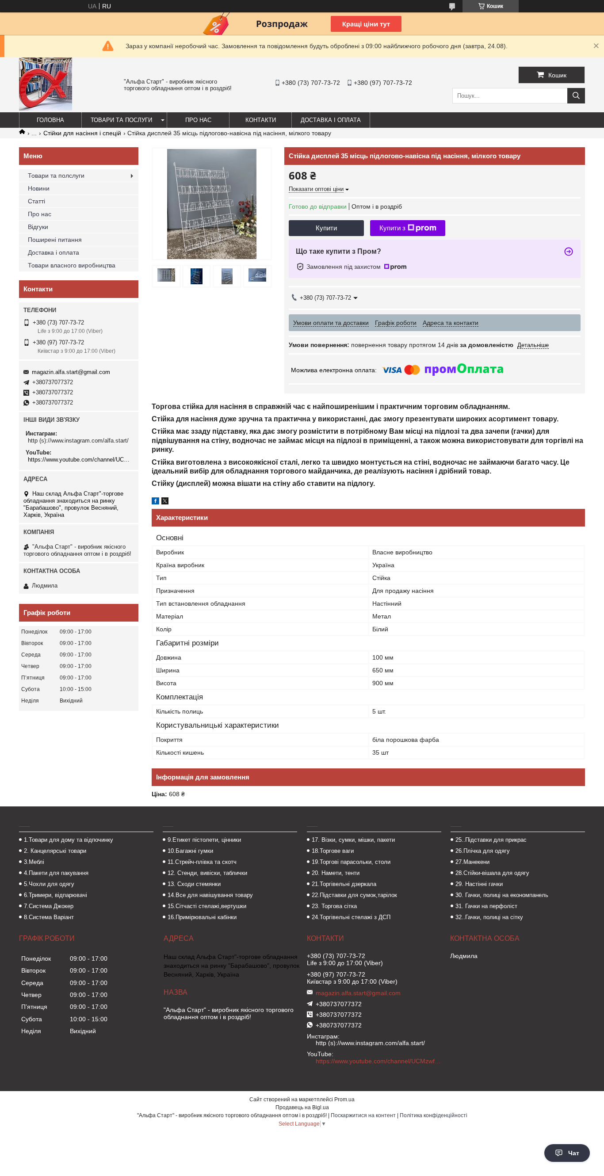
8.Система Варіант (49, 917)
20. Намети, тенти (335, 873)
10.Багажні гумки (190, 851)
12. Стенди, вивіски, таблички (207, 873)
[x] (164, 502)
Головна (50, 120)
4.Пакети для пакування (56, 873)
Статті (36, 201)
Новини (39, 188)
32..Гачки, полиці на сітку (489, 917)
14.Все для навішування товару (210, 895)
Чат (573, 1153)
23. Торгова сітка (334, 906)
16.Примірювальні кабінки (202, 917)
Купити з (392, 228)
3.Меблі (34, 862)
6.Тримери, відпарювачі (55, 895)
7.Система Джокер (48, 906)
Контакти (260, 120)
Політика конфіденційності (433, 1115)
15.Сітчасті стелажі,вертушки (207, 906)
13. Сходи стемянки (194, 884)
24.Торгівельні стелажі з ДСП (351, 917)
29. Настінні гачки (479, 884)
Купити (326, 228)
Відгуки (38, 226)
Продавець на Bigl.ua (302, 1107)
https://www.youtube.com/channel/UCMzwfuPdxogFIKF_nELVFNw (80, 459)
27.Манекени (472, 862)
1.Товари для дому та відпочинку (68, 839)
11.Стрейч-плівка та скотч (202, 862)
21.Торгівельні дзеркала (344, 884)
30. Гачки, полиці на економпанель (501, 895)
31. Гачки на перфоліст (486, 906)
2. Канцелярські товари (55, 851)
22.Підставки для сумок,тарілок (354, 895)
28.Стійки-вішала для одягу (492, 873)
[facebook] (155, 502)
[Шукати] (576, 95)
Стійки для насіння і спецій (82, 133)
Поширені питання (55, 239)
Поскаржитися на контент (363, 1115)
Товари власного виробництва (71, 265)
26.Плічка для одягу (482, 851)
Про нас (198, 120)
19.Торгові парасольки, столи (351, 862)
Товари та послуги (121, 120)
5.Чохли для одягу (49, 884)
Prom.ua (344, 1099)
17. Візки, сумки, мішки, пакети (353, 839)
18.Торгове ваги (333, 851)
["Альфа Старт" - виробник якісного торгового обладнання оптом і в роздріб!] (45, 108)
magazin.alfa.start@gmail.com (71, 372)
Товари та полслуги (56, 175)
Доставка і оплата (331, 120)
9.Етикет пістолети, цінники (204, 839)
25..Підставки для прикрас (491, 839)
